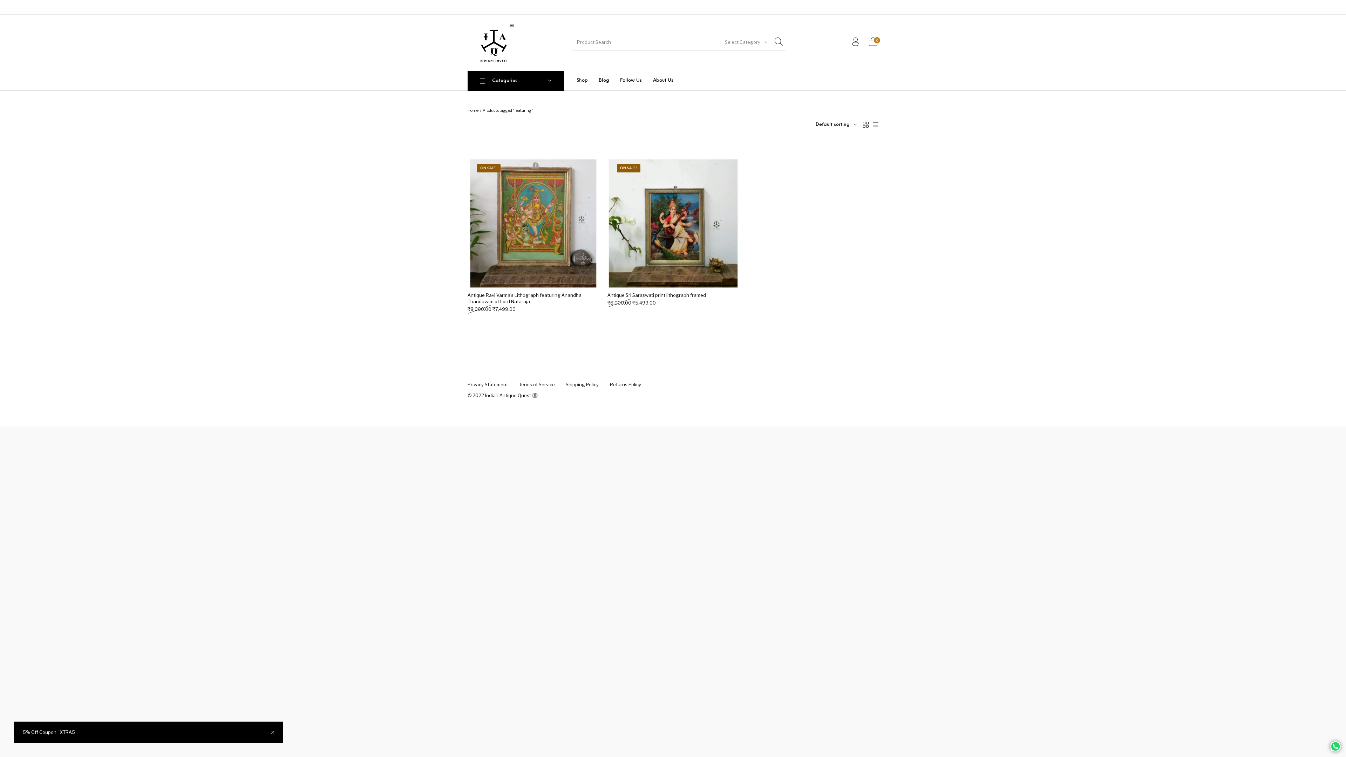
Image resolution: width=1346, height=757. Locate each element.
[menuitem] (582, 80)
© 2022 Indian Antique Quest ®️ (503, 395)
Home (473, 110)
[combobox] (745, 42)
